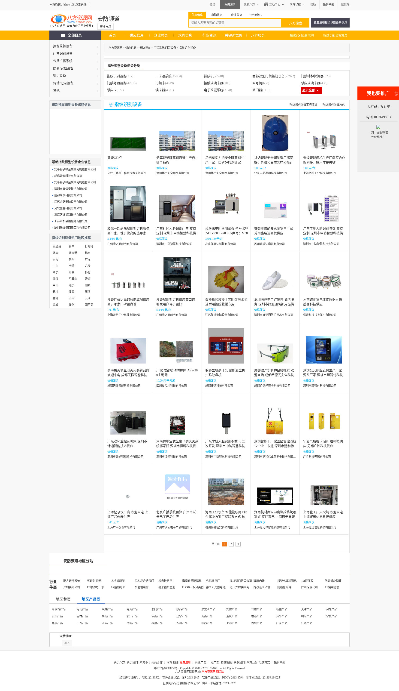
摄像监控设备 (63, 46)
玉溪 (88, 291)
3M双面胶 (307, 581)
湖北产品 (256, 623)
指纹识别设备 (187, 47)
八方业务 (252, 662)
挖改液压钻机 (262, 587)
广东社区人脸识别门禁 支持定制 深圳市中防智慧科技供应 (176, 233)
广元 (88, 259)
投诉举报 (279, 662)
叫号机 (257, 83)
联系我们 (239, 662)
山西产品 (206, 623)
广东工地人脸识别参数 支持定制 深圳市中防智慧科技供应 (323, 233)
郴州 (88, 253)
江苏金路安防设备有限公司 (71, 202)
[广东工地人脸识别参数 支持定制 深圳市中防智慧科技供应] (324, 207)
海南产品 (206, 616)
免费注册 (230, 4)
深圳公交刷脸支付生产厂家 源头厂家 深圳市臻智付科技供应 (323, 375)
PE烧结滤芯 (332, 587)
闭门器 (257, 90)
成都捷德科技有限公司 (219, 385)
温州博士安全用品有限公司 (173, 173)
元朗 (88, 298)
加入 (67, 643)
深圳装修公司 (71, 587)
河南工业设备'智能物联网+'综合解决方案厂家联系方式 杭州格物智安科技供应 (226, 516)
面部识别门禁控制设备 (268, 76)
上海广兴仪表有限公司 (121, 527)
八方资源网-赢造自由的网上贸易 (72, 21)
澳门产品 (157, 609)
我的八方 (249, 4)
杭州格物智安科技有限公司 (222, 527)
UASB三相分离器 (193, 587)
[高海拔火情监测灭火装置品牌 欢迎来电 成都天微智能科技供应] (128, 349)
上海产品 (231, 623)
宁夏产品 (331, 616)
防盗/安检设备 (63, 68)
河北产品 (331, 609)
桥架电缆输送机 (287, 581)
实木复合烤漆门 (144, 581)
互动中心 (274, 4)
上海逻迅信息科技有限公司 (319, 527)
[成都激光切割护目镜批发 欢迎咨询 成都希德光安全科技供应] (275, 349)
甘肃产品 (256, 609)
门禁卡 (160, 83)
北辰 (55, 253)
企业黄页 (161, 35)
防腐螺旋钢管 (333, 581)
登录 (212, 4)
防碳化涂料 (284, 587)
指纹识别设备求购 (302, 35)
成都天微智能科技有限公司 (124, 385)
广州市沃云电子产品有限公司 (174, 527)
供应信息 (137, 35)
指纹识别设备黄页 (335, 35)
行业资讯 (209, 35)
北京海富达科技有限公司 (220, 244)
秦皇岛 (57, 246)
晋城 (55, 304)
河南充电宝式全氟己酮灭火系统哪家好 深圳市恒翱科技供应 (177, 446)
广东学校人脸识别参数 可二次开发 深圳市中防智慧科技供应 (225, 446)
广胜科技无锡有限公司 (317, 456)
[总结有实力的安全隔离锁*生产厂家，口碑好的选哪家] (226, 136)
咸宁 (55, 272)
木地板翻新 (118, 581)
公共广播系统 (63, 61)
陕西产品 (181, 609)
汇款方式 (264, 662)
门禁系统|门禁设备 (165, 47)
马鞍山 (73, 279)
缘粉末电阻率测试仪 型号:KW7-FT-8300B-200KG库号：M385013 (226, 233)
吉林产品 (82, 616)
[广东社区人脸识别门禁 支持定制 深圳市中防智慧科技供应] (177, 207)
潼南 (71, 291)
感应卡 (112, 90)
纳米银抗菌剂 (166, 587)
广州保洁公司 (309, 587)
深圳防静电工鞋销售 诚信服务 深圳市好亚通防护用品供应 (274, 304)
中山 (55, 285)
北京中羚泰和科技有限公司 (270, 173)
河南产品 (82, 609)
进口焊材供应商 (239, 587)
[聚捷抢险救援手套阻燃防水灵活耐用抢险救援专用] (226, 278)
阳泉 (88, 285)
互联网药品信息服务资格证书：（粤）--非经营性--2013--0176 (199, 683)
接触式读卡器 (213, 83)
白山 (55, 266)
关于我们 (132, 662)
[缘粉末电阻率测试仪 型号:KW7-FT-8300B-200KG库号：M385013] (226, 207)
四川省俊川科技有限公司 (171, 385)
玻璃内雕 (259, 581)
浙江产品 (132, 616)
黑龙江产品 (208, 609)
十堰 (71, 266)
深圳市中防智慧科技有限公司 (174, 244)
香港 (55, 298)
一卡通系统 (163, 76)
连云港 (73, 253)
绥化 (71, 304)
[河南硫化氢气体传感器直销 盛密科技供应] (324, 278)
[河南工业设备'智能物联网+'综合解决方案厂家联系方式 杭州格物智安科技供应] (226, 491)
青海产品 (132, 609)
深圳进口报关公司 (241, 581)
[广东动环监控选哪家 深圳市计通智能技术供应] (128, 420)
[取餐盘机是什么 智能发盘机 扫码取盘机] (226, 349)
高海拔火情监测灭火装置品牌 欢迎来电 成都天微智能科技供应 (128, 375)
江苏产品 (107, 623)
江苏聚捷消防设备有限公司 (222, 315)
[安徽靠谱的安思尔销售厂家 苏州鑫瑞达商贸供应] (275, 207)
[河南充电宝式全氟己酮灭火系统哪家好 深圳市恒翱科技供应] (177, 420)
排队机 (209, 76)
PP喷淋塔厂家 (95, 587)
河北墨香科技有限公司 (68, 208)
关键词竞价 (233, 35)
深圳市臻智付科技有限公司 (319, 385)
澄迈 (88, 279)
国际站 (345, 4)
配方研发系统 (71, 581)
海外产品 (281, 616)
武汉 (55, 279)
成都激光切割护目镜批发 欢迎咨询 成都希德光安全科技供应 (274, 375)
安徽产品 (231, 609)
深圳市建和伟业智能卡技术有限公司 (276, 456)
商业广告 (200, 662)
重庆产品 (231, 616)
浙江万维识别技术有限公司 (71, 214)
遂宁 (71, 285)
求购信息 (185, 35)
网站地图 (172, 662)
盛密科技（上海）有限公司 (319, 315)
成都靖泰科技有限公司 (68, 176)
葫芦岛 (89, 304)
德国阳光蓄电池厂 (217, 587)
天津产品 (306, 609)
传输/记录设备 (63, 83)
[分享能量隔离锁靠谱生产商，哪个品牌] (177, 136)
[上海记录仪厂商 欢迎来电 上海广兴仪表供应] (128, 491)
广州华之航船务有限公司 (122, 244)
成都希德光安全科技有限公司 (272, 385)
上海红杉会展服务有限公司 (71, 221)
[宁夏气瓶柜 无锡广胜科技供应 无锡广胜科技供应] (324, 420)
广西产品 (82, 623)
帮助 (313, 4)
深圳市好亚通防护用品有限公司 (273, 315)
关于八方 (119, 662)
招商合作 (157, 662)
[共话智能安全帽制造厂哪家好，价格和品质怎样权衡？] (275, 136)
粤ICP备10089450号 (166, 668)
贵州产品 (57, 616)
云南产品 (157, 616)
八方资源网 (115, 47)
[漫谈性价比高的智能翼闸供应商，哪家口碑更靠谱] (128, 278)
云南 (55, 259)
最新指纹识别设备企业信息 (71, 162)
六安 (88, 266)
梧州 (71, 259)
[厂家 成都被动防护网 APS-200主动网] (177, 349)
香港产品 (256, 616)
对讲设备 (59, 75)
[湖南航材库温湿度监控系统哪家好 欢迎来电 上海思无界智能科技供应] (275, 491)
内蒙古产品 (59, 609)
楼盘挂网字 (165, 581)
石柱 (55, 291)
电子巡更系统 (213, 90)
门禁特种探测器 (312, 76)
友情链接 (226, 662)
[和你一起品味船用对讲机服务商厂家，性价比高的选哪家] (128, 207)
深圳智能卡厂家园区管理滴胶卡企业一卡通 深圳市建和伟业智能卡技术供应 (275, 446)
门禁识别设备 (63, 53)
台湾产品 (132, 623)
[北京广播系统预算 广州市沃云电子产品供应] (177, 491)
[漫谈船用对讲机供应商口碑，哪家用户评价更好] (177, 278)
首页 (112, 35)
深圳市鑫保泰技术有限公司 (71, 189)
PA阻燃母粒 (118, 587)
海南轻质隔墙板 (192, 581)
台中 (71, 246)
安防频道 (108, 19)
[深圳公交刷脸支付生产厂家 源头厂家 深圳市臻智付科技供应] (324, 349)
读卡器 (160, 90)
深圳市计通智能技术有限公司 (125, 456)
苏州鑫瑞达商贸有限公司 (269, 244)
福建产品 (157, 623)
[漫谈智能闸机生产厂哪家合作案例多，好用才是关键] (324, 136)
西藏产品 (107, 609)
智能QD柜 (114, 158)
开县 (71, 272)
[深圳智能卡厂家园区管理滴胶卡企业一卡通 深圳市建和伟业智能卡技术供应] (275, 420)
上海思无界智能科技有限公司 (272, 527)
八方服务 (258, 35)
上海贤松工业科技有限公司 (319, 173)
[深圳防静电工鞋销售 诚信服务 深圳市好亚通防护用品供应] (275, 278)
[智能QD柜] (128, 136)
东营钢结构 (141, 587)
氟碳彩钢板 (94, 581)
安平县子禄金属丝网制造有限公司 (75, 169)
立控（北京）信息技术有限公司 (126, 173)
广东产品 (281, 623)
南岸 (71, 298)
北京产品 (57, 623)
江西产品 (306, 623)
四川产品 (181, 623)
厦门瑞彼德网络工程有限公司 (72, 227)
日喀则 (89, 246)
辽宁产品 (181, 616)
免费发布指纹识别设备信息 (330, 22)
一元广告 (213, 662)
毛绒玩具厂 (213, 581)
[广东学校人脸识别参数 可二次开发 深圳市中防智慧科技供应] (226, 420)
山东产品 (306, 616)
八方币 (144, 662)
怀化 (88, 272)
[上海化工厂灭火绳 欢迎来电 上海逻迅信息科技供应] (324, 491)
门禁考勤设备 (116, 83)
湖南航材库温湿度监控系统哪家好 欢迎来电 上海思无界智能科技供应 (275, 516)
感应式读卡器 (310, 83)
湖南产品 (107, 616)
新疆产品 (281, 609)
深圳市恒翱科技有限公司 (171, 456)
